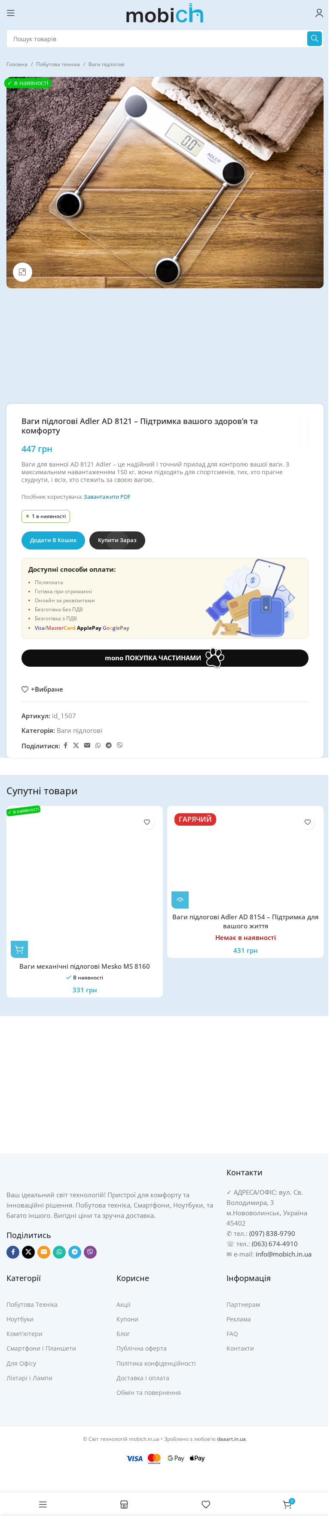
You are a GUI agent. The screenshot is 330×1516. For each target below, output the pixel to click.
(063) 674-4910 (275, 1243)
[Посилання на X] (76, 745)
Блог (123, 1334)
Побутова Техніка (32, 1304)
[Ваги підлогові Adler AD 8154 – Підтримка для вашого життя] (245, 859)
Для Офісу (21, 1363)
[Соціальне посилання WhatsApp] (98, 745)
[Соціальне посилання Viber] (119, 745)
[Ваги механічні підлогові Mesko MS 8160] (85, 884)
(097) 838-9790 (272, 1233)
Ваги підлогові (107, 64)
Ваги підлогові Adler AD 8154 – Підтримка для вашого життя (245, 921)
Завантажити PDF (107, 496)
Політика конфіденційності (156, 1363)
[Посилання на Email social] (87, 745)
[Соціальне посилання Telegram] (108, 745)
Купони (127, 1319)
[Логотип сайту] (165, 12)
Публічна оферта (141, 1348)
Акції (123, 1304)
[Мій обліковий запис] (319, 12)
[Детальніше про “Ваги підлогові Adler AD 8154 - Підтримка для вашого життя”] (180, 900)
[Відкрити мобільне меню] (10, 12)
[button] (19, 949)
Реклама (238, 1319)
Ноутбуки (20, 1319)
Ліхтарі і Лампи (29, 1378)
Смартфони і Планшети (41, 1348)
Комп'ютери (24, 1334)
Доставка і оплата (142, 1378)
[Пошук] (314, 38)
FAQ (232, 1334)
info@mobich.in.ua (284, 1254)
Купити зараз (117, 540)
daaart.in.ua (231, 1439)
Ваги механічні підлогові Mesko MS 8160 (84, 966)
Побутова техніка (58, 64)
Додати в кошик (53, 540)
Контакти (240, 1348)
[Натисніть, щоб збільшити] (22, 272)
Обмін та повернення (148, 1392)
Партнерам (243, 1304)
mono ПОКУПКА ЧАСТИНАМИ (153, 657)
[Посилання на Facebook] (65, 745)
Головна (17, 64)
